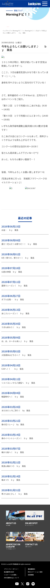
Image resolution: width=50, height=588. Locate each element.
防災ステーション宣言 (35, 572)
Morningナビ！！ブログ (32, 31)
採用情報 (31, 575)
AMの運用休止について (11, 578)
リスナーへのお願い (10, 575)
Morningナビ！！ (18, 31)
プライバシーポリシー (11, 569)
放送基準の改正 (9, 572)
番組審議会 (31, 569)
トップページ (7, 31)
